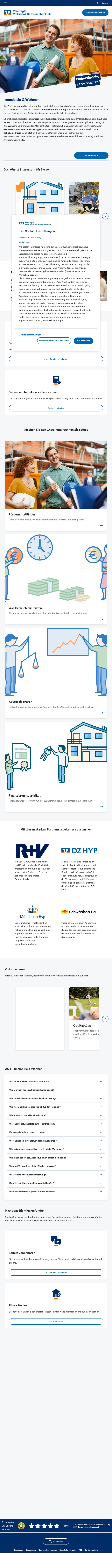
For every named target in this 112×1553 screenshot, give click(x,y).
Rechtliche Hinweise (68, 1550)
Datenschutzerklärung (30, 237)
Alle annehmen (83, 341)
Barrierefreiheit (91, 1550)
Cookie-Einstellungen (30, 334)
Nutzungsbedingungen (47, 1550)
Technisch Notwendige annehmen (54, 341)
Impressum (18, 1550)
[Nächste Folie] (105, 216)
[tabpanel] (40, 1018)
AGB (80, 1550)
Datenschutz (31, 1550)
